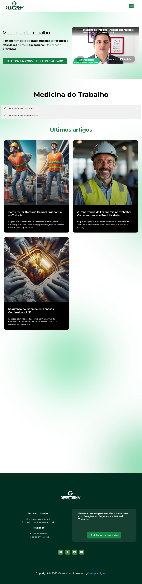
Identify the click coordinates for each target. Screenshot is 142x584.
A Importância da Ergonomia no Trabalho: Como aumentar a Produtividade (104, 214)
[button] (131, 6)
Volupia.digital (97, 573)
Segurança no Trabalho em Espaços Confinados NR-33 (31, 310)
